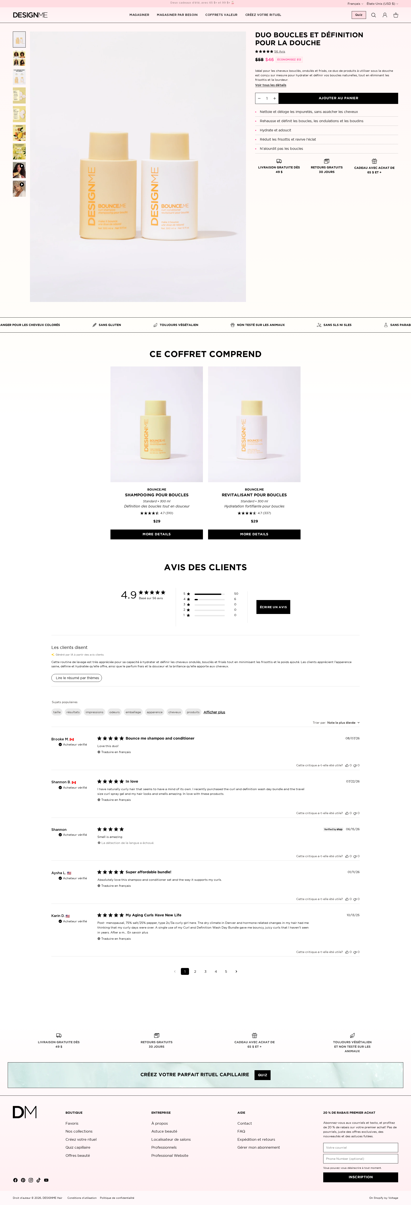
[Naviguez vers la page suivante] (236, 971)
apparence (154, 712)
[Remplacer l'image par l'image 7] (19, 151)
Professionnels (164, 1147)
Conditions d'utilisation (82, 1197)
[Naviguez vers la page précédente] (175, 971)
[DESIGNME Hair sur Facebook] (15, 1181)
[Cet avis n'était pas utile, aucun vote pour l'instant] (354, 765)
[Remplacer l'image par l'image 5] (19, 114)
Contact (244, 1123)
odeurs (114, 712)
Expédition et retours (256, 1139)
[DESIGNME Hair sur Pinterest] (22, 1181)
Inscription (361, 1177)
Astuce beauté (164, 1131)
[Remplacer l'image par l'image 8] (19, 170)
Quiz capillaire (78, 1147)
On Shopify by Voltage (383, 1197)
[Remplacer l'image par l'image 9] (19, 189)
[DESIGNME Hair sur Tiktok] (38, 1181)
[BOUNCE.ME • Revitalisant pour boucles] (254, 424)
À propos (159, 1123)
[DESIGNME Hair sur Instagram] (30, 1181)
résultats (73, 712)
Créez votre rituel (81, 1139)
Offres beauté (78, 1155)
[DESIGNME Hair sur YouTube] (45, 1181)
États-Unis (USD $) (381, 4)
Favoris (72, 1123)
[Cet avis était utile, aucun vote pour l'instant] (346, 765)
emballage (133, 712)
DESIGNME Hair (52, 1197)
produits (193, 712)
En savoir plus (137, 932)
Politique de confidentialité (117, 1197)
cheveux (174, 712)
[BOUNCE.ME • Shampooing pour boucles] (156, 424)
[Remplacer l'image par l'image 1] (19, 40)
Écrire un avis (273, 607)
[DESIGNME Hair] (30, 15)
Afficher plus (214, 712)
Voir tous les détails (270, 85)
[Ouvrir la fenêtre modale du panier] (396, 15)
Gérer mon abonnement (258, 1147)
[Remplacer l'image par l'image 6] (19, 133)
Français (354, 4)
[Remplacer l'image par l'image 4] (19, 95)
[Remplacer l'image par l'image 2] (19, 58)
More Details (157, 534)
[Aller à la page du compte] (385, 15)
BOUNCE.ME (156, 489)
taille (57, 712)
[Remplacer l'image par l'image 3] (19, 77)
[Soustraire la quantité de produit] (259, 98)
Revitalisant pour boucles (254, 495)
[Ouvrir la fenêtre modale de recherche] (373, 15)
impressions (94, 712)
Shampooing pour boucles (157, 495)
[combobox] (336, 723)
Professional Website (169, 1155)
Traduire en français (116, 752)
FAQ (241, 1131)
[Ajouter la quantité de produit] (274, 98)
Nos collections (79, 1131)
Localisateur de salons (171, 1139)
